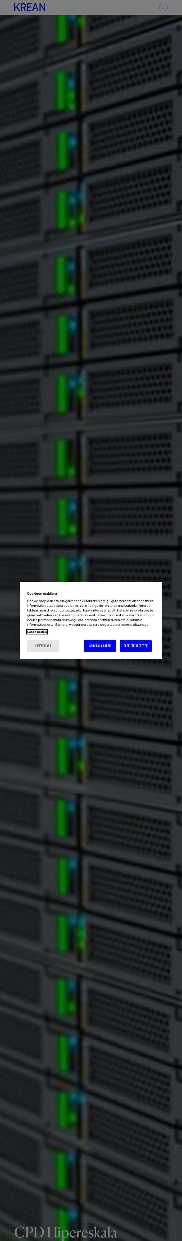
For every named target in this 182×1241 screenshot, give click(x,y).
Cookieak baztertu (136, 646)
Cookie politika (37, 632)
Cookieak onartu (100, 646)
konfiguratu (43, 646)
